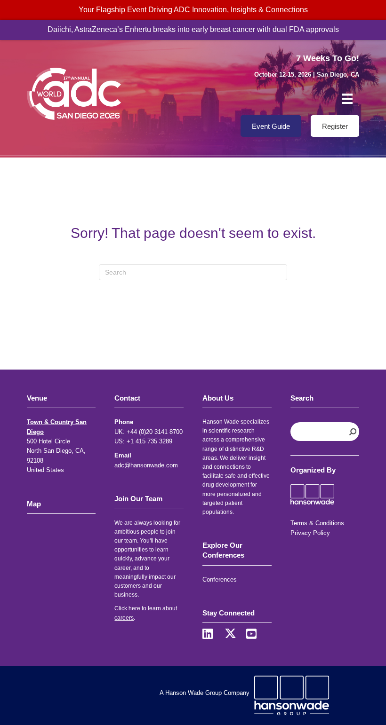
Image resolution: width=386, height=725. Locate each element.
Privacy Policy (310, 532)
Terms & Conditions (317, 523)
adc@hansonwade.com (146, 465)
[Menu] (347, 98)
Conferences (219, 579)
